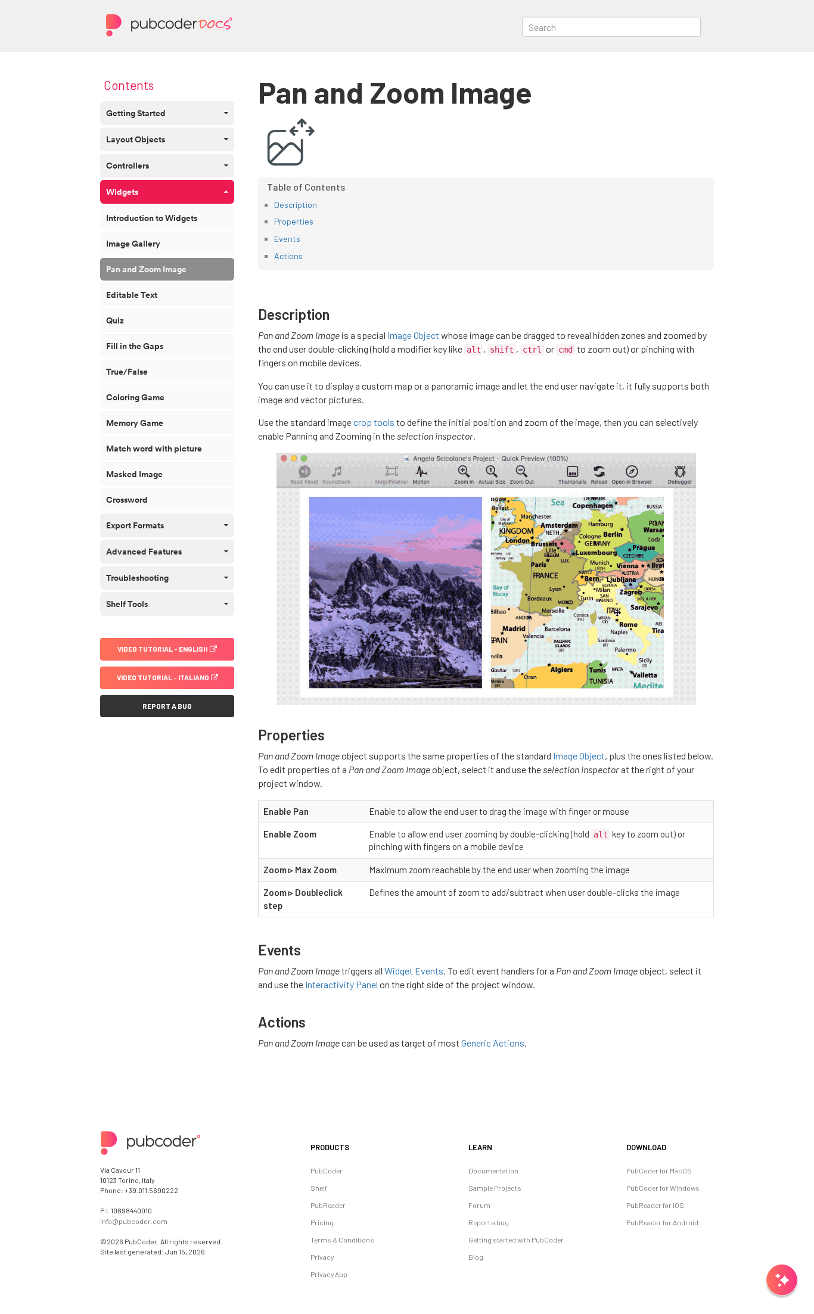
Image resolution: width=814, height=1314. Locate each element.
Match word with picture (154, 448)
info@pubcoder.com (133, 1221)
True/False (127, 372)
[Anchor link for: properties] (332, 734)
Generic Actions (492, 1042)
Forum (479, 1205)
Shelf (318, 1188)
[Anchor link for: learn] (493, 1147)
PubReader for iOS (655, 1205)
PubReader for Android (662, 1222)
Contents (129, 84)
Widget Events (413, 970)
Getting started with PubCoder (516, 1239)
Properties (293, 221)
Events (287, 238)
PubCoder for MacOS (659, 1170)
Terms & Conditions (342, 1239)
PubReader (328, 1205)
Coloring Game (135, 397)
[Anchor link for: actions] (313, 1021)
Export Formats (135, 525)
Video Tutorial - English (162, 648)
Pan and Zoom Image (146, 269)
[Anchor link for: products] (350, 1147)
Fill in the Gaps (134, 346)
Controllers (127, 166)
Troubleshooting (137, 578)
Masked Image (134, 474)
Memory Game (134, 423)
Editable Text (131, 295)
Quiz (115, 320)
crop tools (373, 422)
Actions (288, 256)
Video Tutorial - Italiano (163, 677)
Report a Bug (167, 706)
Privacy (322, 1257)
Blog (475, 1257)
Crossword (127, 500)
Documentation (493, 1170)
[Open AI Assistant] (782, 1282)
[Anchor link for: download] (667, 1147)
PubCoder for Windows (663, 1188)
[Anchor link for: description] (337, 313)
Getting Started (136, 113)
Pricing (322, 1222)
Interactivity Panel (341, 984)
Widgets (122, 192)
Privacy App (328, 1274)
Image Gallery (133, 244)
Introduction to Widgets (151, 218)
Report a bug (488, 1222)
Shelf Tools (127, 604)
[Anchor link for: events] (308, 949)
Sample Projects (494, 1188)
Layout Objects (135, 139)
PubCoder (326, 1170)
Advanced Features (144, 552)
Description (295, 205)
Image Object (413, 335)
